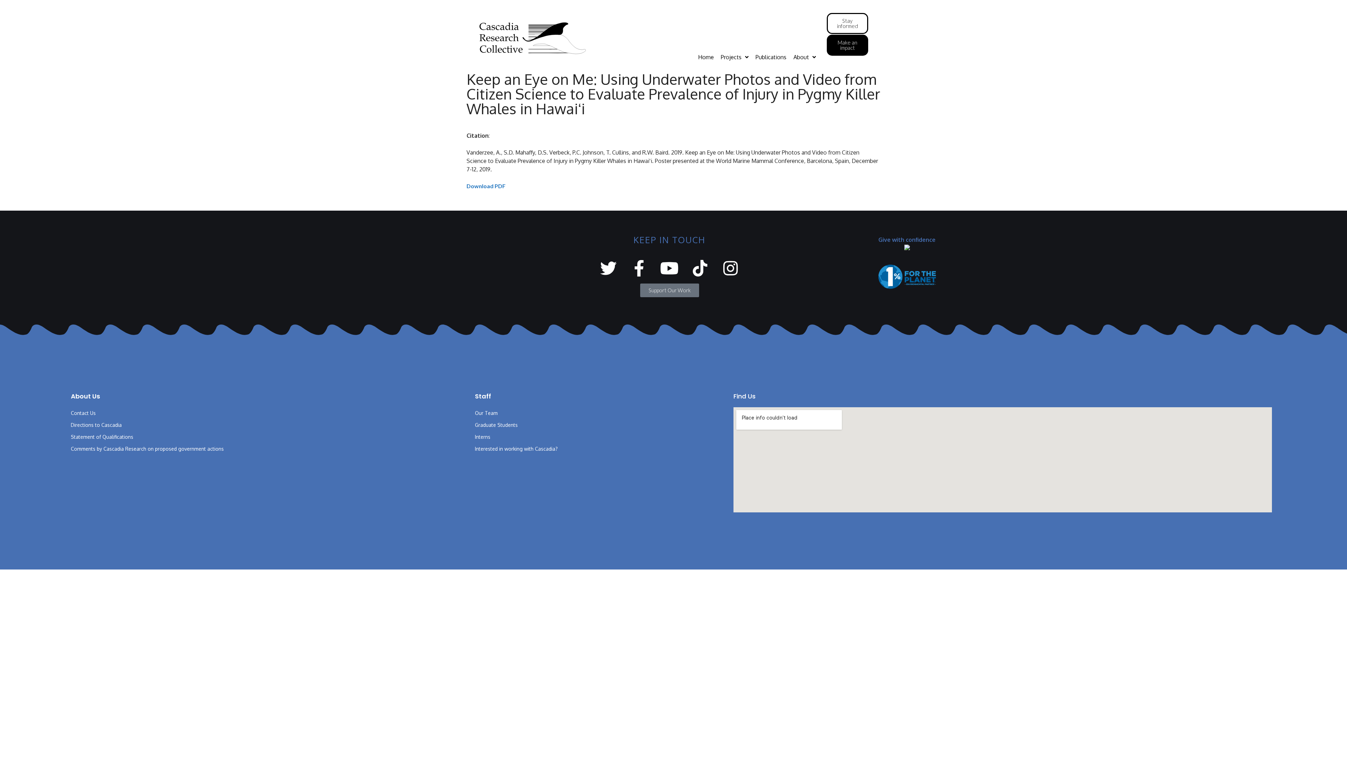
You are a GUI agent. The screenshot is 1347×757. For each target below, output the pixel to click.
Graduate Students (496, 425)
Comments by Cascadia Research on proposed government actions (147, 449)
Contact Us (83, 413)
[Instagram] (730, 268)
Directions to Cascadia (96, 425)
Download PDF (486, 186)
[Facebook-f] (639, 268)
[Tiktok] (700, 268)
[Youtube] (669, 268)
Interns (482, 437)
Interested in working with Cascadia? (516, 449)
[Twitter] (608, 268)
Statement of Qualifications (102, 437)
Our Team (486, 413)
